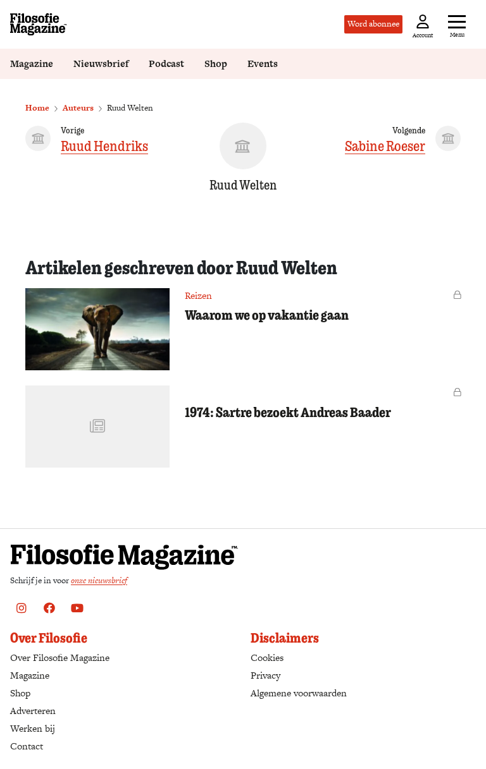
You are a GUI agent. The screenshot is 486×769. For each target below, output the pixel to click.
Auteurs (78, 108)
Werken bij (32, 728)
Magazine (31, 63)
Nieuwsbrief (100, 63)
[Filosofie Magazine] (38, 24)
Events (262, 63)
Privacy (265, 675)
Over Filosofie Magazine (59, 657)
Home (37, 108)
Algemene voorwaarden (299, 692)
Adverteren (33, 710)
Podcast (166, 63)
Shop (215, 63)
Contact (26, 746)
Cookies (267, 657)
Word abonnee (373, 24)
